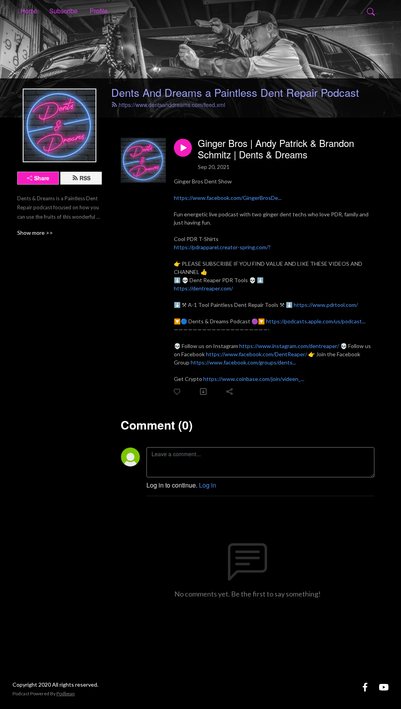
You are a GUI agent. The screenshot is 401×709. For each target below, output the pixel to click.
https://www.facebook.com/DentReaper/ (256, 354)
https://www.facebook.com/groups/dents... (243, 362)
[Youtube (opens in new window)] (383, 686)
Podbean (65, 693)
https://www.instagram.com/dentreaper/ (289, 346)
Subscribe (63, 10)
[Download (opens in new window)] (203, 391)
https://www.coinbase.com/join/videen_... (253, 378)
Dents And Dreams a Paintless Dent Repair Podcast (235, 92)
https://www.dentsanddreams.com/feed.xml (172, 105)
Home (28, 10)
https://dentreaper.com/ (203, 288)
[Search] (371, 11)
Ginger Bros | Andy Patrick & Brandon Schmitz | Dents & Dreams (276, 149)
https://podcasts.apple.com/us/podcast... (315, 321)
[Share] (230, 391)
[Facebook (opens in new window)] (365, 686)
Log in (207, 485)
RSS (84, 178)
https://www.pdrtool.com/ (326, 304)
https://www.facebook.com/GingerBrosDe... (228, 197)
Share (41, 178)
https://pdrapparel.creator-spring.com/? (222, 247)
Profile (99, 10)
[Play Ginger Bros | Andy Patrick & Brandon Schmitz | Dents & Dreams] (183, 148)
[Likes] (177, 392)
